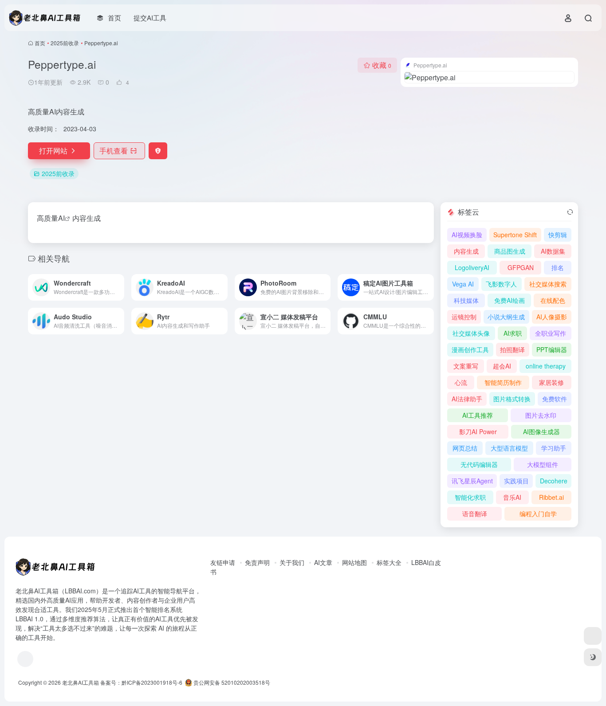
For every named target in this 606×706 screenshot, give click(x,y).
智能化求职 (470, 497)
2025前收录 (65, 43)
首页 (40, 43)
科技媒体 (466, 300)
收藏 (381, 65)
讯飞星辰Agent (472, 480)
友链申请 (222, 562)
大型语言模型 (509, 447)
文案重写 (465, 365)
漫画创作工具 (470, 349)
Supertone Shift (515, 234)
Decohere (553, 480)
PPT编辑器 (551, 349)
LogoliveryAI (472, 267)
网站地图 (354, 562)
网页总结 (465, 447)
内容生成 (466, 251)
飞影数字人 (501, 283)
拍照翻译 (512, 349)
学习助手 (553, 447)
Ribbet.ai (551, 497)
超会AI (502, 365)
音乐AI (512, 497)
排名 (557, 267)
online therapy (546, 365)
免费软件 (554, 398)
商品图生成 (509, 251)
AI (61, 218)
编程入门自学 (538, 513)
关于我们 (291, 562)
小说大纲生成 (506, 316)
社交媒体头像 (471, 333)
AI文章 (323, 562)
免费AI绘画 (509, 300)
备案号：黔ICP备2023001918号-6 (141, 682)
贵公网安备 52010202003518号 (231, 682)
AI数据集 (553, 251)
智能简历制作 (503, 382)
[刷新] (570, 212)
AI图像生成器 (541, 431)
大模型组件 (542, 464)
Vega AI (463, 283)
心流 (461, 382)
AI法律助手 (467, 398)
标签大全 (389, 562)
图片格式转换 (512, 398)
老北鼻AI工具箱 (80, 682)
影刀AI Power (478, 431)
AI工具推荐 (477, 415)
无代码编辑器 (479, 464)
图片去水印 (540, 415)
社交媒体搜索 (548, 283)
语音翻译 (474, 513)
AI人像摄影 (551, 316)
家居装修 (551, 382)
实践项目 (516, 480)
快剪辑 (557, 234)
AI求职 (513, 333)
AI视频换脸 (467, 234)
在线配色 (552, 300)
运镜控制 (464, 316)
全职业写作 (550, 333)
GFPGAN (521, 267)
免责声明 (257, 562)
